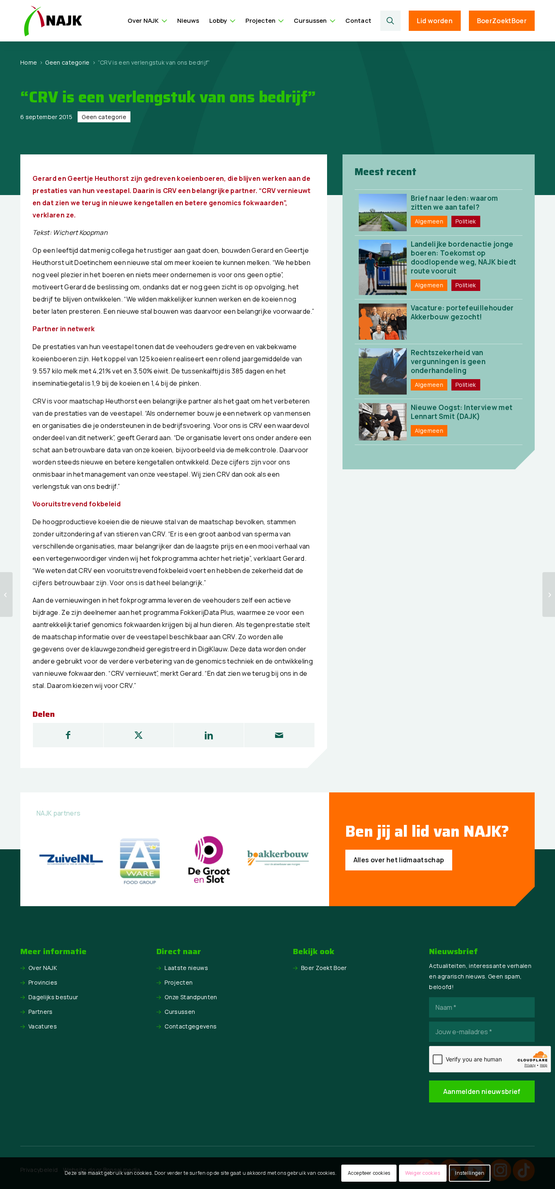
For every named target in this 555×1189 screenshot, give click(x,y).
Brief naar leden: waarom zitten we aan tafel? (454, 202)
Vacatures (42, 1026)
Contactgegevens (191, 1026)
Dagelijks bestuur (53, 997)
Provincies (42, 982)
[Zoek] (390, 20)
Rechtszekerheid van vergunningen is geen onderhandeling (448, 361)
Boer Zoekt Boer (324, 968)
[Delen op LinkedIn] (209, 735)
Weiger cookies (422, 1172)
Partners (40, 1011)
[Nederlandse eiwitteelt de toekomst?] (548, 594)
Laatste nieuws (186, 968)
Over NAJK (42, 968)
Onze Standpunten (191, 997)
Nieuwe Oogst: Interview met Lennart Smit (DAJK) (462, 412)
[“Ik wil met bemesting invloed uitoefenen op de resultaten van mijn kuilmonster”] (6, 594)
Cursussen (180, 1011)
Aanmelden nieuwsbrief (482, 1091)
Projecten (179, 982)
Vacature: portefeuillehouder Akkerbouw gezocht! (462, 312)
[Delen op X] (138, 735)
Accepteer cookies (369, 1172)
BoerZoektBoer (502, 20)
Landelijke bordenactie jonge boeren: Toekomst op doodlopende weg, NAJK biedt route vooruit (463, 257)
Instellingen (469, 1172)
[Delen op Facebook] (68, 735)
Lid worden (435, 20)
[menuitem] (147, 20)
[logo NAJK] (52, 20)
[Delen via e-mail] (279, 735)
